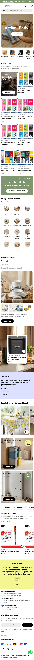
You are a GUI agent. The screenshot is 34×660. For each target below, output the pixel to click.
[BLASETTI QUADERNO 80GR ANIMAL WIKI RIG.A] (9, 157)
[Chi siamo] (25, 6)
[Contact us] (30, 652)
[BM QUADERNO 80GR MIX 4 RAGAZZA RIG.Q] (25, 105)
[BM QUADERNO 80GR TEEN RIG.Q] (25, 79)
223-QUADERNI (21, 88)
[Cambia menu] (2, 6)
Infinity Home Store (11, 655)
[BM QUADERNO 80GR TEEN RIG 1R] (25, 131)
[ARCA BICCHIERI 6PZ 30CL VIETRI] (4, 308)
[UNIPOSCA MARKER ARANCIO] (12, 536)
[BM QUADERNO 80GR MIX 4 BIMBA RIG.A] (9, 131)
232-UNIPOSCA (4, 549)
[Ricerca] (30, 10)
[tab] (5, 261)
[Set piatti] (17, 287)
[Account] (29, 6)
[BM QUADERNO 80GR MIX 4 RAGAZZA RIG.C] (9, 105)
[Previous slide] (2, 395)
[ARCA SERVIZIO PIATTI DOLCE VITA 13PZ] (12, 308)
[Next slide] (7, 395)
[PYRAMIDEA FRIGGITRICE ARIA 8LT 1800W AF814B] (17, 345)
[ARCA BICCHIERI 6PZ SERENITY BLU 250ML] (19, 308)
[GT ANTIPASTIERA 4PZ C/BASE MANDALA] (27, 308)
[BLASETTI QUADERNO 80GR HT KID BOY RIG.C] (25, 157)
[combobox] (17, 10)
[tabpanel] (17, 313)
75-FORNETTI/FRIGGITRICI (14, 355)
